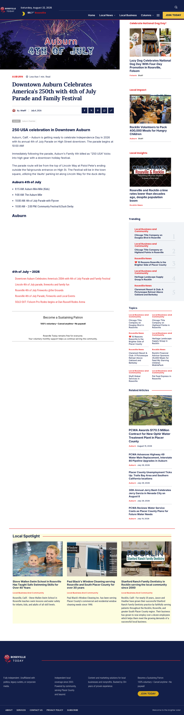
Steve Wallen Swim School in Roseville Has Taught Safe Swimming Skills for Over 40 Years (37, 584)
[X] (91, 110)
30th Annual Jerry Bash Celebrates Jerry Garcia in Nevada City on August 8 (150, 493)
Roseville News (143, 258)
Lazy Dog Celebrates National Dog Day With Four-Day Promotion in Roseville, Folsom (150, 66)
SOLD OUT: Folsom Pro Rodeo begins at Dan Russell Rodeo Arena (50, 302)
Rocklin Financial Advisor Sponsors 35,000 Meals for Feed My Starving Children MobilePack (160, 359)
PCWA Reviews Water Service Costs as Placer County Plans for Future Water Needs (148, 511)
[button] (175, 7)
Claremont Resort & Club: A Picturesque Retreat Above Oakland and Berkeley (149, 292)
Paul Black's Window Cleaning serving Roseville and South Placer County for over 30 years (91, 584)
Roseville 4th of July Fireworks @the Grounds (39, 290)
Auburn (17, 76)
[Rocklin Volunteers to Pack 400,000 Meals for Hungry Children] (150, 109)
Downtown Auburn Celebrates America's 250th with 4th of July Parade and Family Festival (62, 278)
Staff (23, 110)
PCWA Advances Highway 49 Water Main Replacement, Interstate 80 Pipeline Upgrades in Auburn (150, 457)
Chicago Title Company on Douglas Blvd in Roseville (148, 236)
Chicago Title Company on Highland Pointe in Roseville (149, 251)
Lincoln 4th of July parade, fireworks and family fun (42, 284)
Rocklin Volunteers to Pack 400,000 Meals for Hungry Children (148, 130)
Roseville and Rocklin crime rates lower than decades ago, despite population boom (149, 195)
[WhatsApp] (104, 110)
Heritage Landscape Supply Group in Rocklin (149, 278)
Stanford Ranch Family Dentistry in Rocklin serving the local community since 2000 (144, 584)
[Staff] (14, 110)
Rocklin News (136, 205)
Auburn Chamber (29, 121)
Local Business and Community (146, 230)
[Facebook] (84, 110)
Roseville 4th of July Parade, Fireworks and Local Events (45, 296)
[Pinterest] (98, 110)
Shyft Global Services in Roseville (134, 378)
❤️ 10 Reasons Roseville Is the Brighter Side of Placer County (150, 263)
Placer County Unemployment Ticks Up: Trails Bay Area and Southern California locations (150, 475)
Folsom (133, 75)
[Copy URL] (111, 110)
